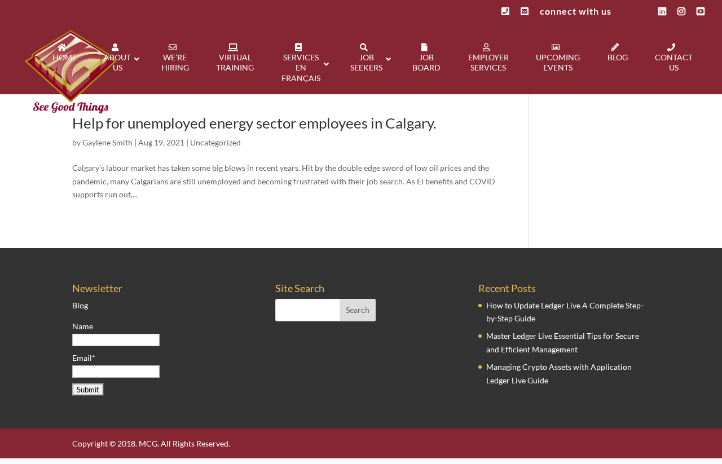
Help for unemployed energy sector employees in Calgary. (254, 123)
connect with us (575, 11)
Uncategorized (215, 142)
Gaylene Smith (107, 142)
